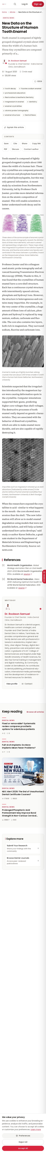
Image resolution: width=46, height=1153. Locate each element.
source (27, 574)
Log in (25, 4)
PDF (5, 149)
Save (6, 143)
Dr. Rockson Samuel (17, 60)
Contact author (31, 149)
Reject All (23, 1142)
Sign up (38, 4)
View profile (11, 683)
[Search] (15, 4)
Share (24, 143)
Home (4, 12)
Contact (28, 683)
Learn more (36, 1129)
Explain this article (15, 127)
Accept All (23, 1148)
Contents (9, 136)
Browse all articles (35, 712)
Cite (15, 143)
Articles (12, 12)
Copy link (36, 143)
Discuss (15, 149)
